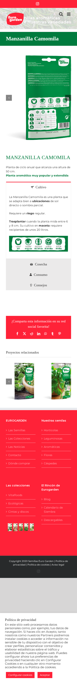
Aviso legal (58, 564)
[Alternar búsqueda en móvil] (61, 14)
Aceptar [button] (45, 675)
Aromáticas (52, 447)
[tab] (38, 187)
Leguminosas (53, 438)
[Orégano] (20, 381)
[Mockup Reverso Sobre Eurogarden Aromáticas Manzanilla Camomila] (38, 97)
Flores (48, 455)
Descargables (53, 520)
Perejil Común (52, 377)
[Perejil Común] (57, 381)
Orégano (15, 377)
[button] (9, 98)
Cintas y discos (18, 511)
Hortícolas (51, 430)
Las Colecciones (19, 438)
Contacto (14, 455)
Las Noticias (16, 447)
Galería (24, 377)
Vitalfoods (15, 495)
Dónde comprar (19, 463)
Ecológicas (15, 503)
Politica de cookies (38, 564)
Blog (47, 499)
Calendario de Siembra (53, 509)
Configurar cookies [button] (20, 675)
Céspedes (50, 463)
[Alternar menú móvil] (69, 14)
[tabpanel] (38, 225)
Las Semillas (16, 430)
